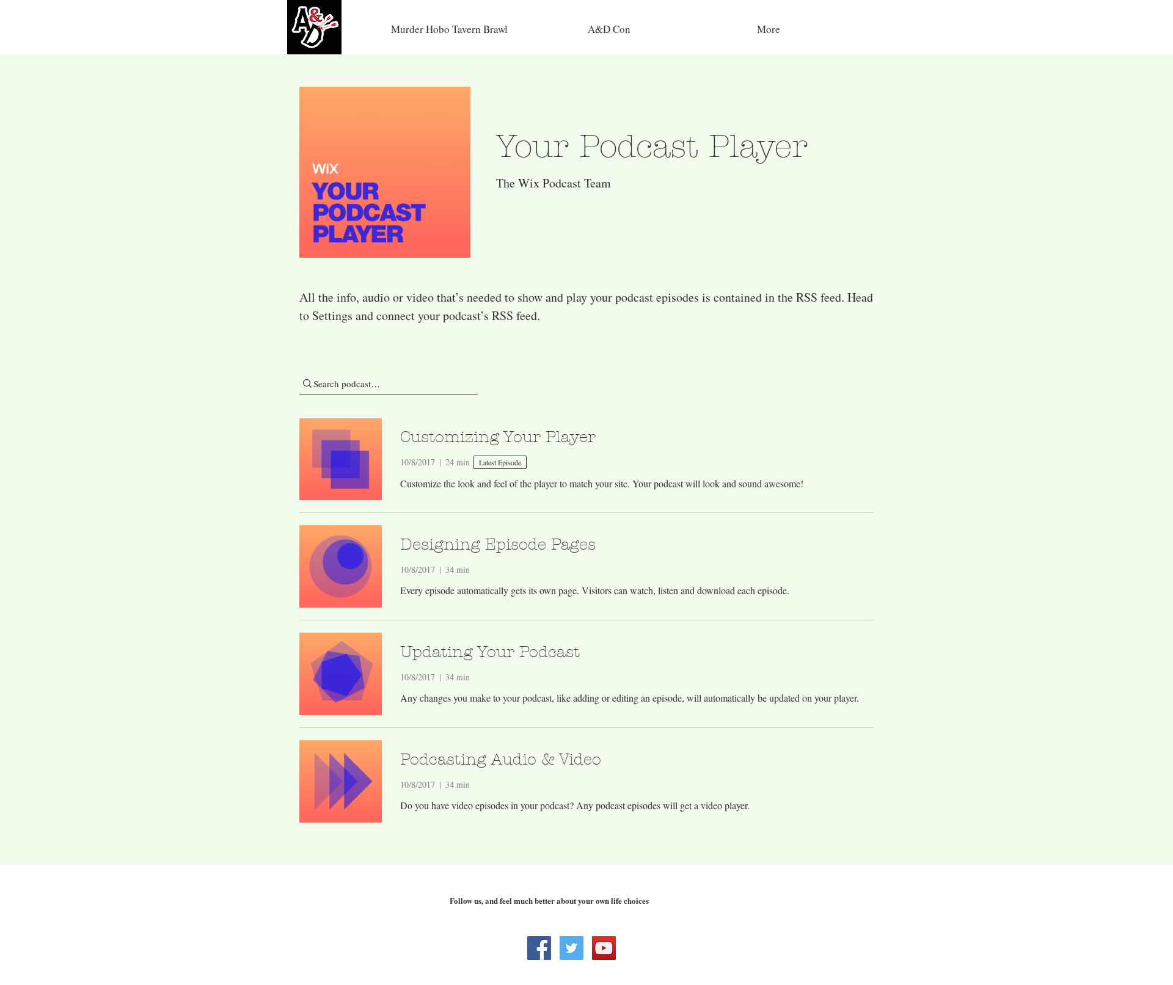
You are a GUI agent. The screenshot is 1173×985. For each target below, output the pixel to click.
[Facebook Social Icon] (539, 948)
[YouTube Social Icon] (604, 948)
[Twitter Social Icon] (571, 948)
